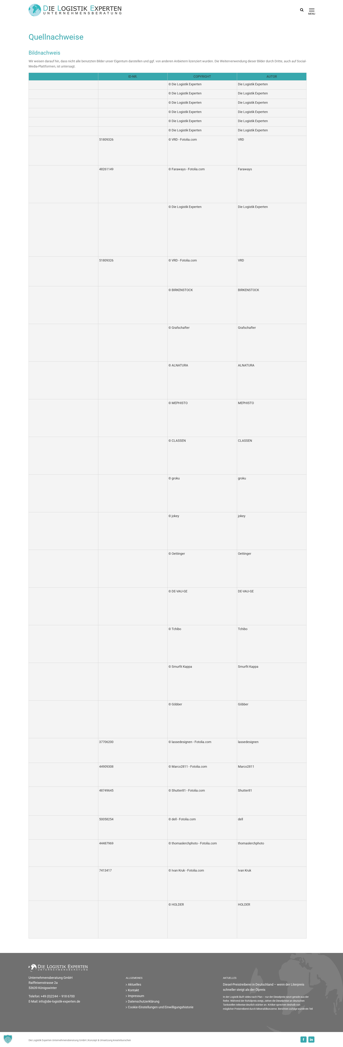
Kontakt (133, 990)
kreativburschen (122, 1040)
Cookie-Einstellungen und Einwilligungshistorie (160, 1007)
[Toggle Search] (302, 10)
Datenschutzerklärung (143, 1001)
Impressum (136, 996)
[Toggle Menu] (311, 10)
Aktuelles (134, 984)
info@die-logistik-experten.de (59, 1001)
